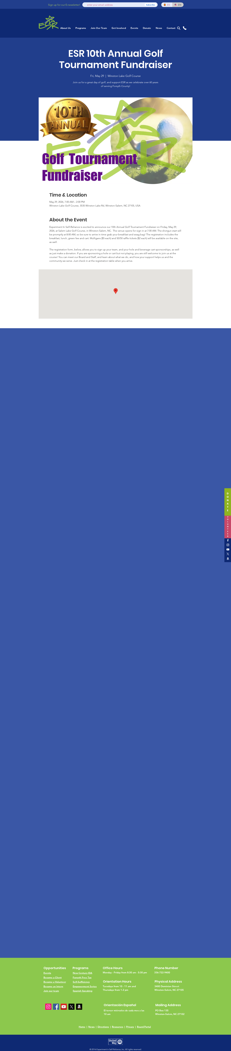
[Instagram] (228, 545)
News (91, 1026)
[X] (228, 554)
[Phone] (184, 28)
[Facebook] (228, 540)
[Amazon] (228, 558)
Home (82, 1026)
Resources (117, 1026)
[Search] (178, 28)
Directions (103, 1026)
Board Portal (144, 1026)
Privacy (130, 1026)
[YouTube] (228, 549)
